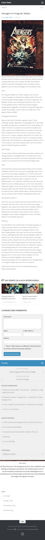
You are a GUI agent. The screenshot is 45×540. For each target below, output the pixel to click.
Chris (5, 404)
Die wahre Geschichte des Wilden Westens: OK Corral (20, 432)
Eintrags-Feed (8, 501)
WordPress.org (8, 510)
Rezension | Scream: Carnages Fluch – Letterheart (19, 397)
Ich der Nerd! (14, 409)
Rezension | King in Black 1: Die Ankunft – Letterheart (20, 390)
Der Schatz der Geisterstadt (12, 427)
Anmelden (6, 496)
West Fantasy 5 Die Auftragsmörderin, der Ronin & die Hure (22, 422)
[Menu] (42, 2)
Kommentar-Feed (9, 505)
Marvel (4, 8)
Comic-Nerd (6, 2)
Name (6, 331)
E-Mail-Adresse (28, 331)
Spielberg (6, 437)
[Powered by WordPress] (14, 529)
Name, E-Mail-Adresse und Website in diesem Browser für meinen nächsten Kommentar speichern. (22, 347)
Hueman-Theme (33, 529)
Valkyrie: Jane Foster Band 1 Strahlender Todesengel (26, 404)
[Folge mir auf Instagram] (42, 363)
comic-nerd (8, 17)
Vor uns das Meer (9, 441)
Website (6, 338)
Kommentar (8, 317)
